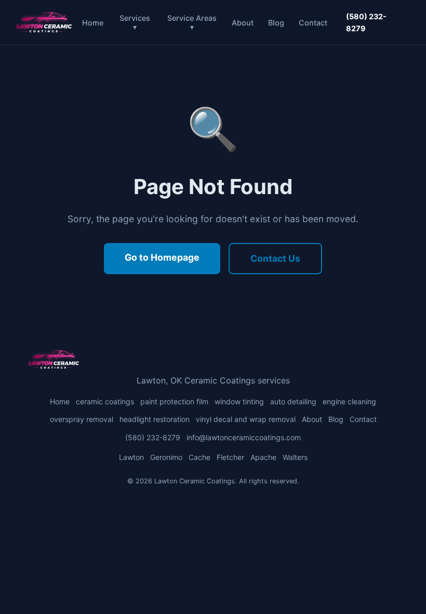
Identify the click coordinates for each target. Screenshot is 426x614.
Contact (313, 22)
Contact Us (275, 258)
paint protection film (174, 401)
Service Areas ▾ (192, 22)
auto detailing (293, 401)
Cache (199, 457)
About (243, 22)
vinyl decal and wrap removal (246, 419)
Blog (276, 22)
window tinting (239, 401)
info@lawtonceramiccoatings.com (244, 437)
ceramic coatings (105, 401)
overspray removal (81, 419)
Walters (295, 457)
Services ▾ (134, 22)
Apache (263, 457)
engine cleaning (349, 401)
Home (92, 22)
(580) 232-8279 (366, 22)
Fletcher (230, 457)
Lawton (131, 457)
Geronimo (166, 457)
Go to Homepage (162, 257)
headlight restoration (154, 419)
